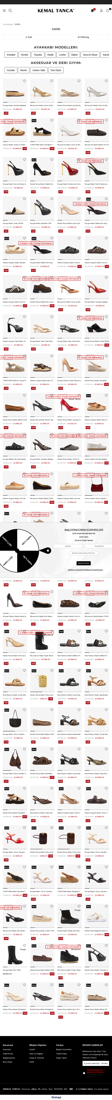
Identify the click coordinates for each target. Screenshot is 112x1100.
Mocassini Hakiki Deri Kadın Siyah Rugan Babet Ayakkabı (42, 616)
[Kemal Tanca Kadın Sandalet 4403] (15, 798)
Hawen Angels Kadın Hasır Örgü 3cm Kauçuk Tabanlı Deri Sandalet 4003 (42, 381)
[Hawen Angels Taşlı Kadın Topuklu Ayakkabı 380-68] (15, 326)
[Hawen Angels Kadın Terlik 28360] (69, 798)
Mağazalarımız (9, 1058)
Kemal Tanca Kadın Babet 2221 (15, 420)
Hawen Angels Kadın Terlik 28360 (69, 813)
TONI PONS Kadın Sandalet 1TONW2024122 (15, 891)
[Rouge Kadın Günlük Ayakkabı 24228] (15, 90)
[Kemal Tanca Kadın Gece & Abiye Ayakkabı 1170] (15, 641)
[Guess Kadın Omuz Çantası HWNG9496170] (97, 483)
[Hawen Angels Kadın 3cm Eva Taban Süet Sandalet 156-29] (69, 601)
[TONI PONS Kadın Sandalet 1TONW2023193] (69, 876)
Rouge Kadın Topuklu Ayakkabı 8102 (97, 302)
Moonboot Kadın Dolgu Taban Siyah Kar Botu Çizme (69, 970)
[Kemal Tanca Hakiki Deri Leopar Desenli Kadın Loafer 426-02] (42, 287)
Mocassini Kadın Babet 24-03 (97, 145)
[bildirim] (92, 10)
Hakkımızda (8, 1054)
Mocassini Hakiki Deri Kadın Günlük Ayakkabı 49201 (15, 931)
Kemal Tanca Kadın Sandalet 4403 (15, 813)
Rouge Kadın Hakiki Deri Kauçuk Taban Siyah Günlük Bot (69, 931)
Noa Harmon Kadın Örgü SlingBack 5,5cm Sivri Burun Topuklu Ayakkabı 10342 (97, 774)
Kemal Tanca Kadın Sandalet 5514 (42, 774)
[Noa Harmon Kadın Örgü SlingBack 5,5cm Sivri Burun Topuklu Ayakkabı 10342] (97, 758)
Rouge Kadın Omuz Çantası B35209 (15, 734)
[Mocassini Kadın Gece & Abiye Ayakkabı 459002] (69, 287)
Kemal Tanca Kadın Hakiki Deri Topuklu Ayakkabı (42, 184)
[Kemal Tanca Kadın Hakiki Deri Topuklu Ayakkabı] (42, 169)
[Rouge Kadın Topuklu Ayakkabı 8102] (97, 287)
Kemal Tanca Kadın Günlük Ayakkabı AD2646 (69, 105)
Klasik (50, 54)
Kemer (23, 70)
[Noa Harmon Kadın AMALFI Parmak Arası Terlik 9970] (69, 641)
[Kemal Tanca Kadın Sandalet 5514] (42, 758)
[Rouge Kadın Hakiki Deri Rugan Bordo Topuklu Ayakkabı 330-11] (97, 208)
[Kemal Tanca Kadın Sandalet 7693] (97, 365)
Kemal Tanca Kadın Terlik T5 (68, 459)
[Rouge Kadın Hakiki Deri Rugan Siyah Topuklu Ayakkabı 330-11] (42, 248)
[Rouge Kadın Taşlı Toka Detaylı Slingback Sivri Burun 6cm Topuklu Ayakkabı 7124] (42, 326)
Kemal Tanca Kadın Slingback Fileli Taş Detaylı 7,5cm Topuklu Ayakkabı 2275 (15, 1009)
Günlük (24, 54)
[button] (5, 102)
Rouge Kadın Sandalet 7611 (40, 223)
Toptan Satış (61, 1054)
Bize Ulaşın (7, 1062)
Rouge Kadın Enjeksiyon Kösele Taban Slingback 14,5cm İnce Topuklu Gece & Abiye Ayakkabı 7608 (69, 184)
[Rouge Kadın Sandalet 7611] (42, 208)
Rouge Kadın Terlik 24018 (13, 223)
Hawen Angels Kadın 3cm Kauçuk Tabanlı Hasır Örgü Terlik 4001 (15, 498)
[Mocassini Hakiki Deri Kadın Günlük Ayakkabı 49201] (15, 916)
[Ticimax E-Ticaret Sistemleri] (56, 1097)
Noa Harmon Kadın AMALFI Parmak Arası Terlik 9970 (69, 656)
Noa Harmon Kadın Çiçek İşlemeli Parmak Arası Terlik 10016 (15, 695)
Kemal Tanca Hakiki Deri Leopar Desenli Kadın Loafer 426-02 (42, 302)
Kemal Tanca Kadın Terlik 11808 (97, 341)
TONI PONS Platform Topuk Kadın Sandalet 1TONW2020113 (15, 381)
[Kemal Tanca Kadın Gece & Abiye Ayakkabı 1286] (69, 208)
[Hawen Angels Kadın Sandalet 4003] (15, 248)
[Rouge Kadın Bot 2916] (15, 955)
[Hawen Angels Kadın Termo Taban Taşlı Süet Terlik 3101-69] (97, 798)
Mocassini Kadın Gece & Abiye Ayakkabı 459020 (42, 105)
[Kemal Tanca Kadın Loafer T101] (42, 916)
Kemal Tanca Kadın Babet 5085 (97, 1009)
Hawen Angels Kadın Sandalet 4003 (15, 263)
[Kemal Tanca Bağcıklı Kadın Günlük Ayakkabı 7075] (97, 916)
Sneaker (11, 54)
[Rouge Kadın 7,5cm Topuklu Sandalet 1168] (15, 837)
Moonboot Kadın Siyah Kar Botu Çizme (42, 656)
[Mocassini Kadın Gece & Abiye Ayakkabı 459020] (42, 90)
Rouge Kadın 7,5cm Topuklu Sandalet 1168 (15, 852)
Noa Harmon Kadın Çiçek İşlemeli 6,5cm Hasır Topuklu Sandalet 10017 (97, 734)
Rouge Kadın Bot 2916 (12, 970)
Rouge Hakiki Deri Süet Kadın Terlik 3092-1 (15, 459)
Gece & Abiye (90, 54)
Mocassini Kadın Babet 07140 (96, 616)
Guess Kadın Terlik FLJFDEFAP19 (15, 145)
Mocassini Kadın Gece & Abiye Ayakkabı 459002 (69, 302)
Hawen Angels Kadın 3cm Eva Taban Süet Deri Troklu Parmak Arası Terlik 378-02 (69, 263)
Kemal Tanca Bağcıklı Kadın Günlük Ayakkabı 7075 (97, 931)
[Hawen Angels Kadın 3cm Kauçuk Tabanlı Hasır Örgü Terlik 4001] (15, 483)
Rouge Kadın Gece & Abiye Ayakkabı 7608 (15, 184)
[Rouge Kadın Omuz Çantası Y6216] (15, 758)
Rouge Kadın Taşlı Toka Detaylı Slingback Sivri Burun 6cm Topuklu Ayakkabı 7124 (42, 341)
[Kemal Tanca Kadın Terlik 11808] (97, 326)
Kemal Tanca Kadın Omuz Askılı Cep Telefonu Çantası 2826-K (42, 852)
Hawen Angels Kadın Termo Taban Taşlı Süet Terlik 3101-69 (97, 813)
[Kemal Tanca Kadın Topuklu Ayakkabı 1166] (97, 955)
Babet (74, 54)
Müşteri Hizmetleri (63, 1049)
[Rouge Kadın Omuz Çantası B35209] (15, 719)
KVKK (31, 1062)
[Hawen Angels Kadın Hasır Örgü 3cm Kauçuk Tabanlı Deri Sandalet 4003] (42, 365)
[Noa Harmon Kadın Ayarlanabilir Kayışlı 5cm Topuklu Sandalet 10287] (97, 680)
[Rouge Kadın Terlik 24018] (15, 208)
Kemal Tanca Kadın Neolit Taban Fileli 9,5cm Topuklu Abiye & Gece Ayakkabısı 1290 (42, 420)
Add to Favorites (24, 81)
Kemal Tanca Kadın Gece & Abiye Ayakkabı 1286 (69, 223)
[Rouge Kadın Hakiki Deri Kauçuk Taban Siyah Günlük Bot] (69, 916)
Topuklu (38, 54)
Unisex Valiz (38, 70)
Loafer (62, 54)
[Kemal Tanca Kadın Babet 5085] (97, 994)
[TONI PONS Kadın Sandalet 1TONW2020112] (42, 130)
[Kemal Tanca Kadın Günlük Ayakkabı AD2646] (69, 90)
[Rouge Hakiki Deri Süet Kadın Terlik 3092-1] (15, 444)
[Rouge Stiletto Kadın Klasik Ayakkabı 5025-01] (69, 365)
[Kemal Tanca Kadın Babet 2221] (15, 405)
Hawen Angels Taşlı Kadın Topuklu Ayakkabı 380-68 (15, 341)
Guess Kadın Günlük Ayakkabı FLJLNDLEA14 (97, 459)
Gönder (104, 1063)
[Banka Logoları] (38, 1089)
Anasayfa (7, 1049)
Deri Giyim (56, 70)
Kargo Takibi (61, 1058)
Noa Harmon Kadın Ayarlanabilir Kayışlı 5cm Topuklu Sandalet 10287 (97, 695)
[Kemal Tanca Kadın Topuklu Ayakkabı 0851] (69, 405)
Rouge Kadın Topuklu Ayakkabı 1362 (42, 459)
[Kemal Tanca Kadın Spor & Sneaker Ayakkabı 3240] (69, 994)
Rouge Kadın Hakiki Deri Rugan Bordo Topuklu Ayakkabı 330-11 (97, 223)
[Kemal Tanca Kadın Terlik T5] (69, 444)
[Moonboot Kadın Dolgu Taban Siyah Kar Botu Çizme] (69, 955)
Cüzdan (11, 70)
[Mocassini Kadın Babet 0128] (42, 483)
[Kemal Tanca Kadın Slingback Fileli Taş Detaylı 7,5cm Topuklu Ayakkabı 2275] (15, 994)
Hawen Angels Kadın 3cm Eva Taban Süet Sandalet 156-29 (69, 616)
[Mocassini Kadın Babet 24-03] (97, 130)
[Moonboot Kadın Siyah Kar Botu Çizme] (42, 641)
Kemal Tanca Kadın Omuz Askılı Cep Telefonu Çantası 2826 (42, 695)
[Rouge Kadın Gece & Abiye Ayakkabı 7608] (15, 169)
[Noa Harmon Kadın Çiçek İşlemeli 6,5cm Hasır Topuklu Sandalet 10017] (97, 719)
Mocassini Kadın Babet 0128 (41, 498)
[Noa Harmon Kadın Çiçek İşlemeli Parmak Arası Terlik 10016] (15, 680)
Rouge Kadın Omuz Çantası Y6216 (15, 774)
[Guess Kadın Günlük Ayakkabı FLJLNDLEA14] (97, 444)
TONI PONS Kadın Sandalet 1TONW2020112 (42, 145)
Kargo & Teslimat (36, 1058)
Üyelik (32, 1049)
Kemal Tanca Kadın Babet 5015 (42, 970)
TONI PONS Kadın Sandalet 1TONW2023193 (69, 891)
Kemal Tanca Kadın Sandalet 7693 (97, 381)
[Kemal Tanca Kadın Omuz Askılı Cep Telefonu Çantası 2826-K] (42, 837)
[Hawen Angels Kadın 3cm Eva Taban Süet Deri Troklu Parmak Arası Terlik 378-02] (69, 248)
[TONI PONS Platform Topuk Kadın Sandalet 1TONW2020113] (15, 365)
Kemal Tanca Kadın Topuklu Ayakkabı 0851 (69, 420)
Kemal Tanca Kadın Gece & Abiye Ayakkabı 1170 (15, 656)
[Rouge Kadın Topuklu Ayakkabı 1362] (42, 444)
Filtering (84, 37)
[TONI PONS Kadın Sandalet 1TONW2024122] (15, 876)
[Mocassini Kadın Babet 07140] (97, 601)
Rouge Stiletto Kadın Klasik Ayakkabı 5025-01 (69, 381)
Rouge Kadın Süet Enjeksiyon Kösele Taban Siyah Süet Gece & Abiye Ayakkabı (97, 184)
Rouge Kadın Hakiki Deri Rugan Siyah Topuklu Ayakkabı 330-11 (42, 263)
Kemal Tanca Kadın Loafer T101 (42, 931)
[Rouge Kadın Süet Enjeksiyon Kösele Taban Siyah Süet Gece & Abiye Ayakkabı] (97, 169)
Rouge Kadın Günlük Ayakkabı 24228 (15, 105)
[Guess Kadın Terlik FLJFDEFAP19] (15, 130)
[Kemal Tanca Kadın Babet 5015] (42, 955)
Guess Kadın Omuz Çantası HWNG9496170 (97, 498)
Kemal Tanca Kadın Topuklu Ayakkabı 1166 (97, 970)
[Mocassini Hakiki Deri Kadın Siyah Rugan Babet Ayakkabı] (42, 601)
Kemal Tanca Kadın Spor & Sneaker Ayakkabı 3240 (69, 1009)
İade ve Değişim (36, 1054)
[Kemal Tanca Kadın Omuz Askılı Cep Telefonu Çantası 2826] (42, 680)
